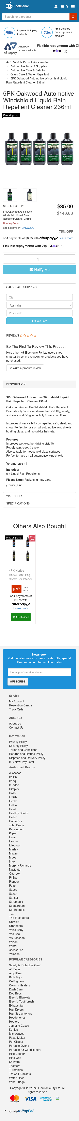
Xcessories (16, 950)
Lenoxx (13, 841)
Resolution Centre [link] (20, 705)
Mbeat (13, 857)
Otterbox (14, 873)
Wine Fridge (17, 1082)
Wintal (13, 946)
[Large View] (10, 195)
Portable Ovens (19, 1046)
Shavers (14, 1062)
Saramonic (16, 902)
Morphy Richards (20, 865)
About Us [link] (15, 723)
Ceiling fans (16, 981)
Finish (13, 797)
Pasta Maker (17, 1038)
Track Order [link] (17, 709)
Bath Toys (15, 977)
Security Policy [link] (18, 746)
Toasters (14, 1066)
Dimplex (14, 789)
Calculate (40, 321)
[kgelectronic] (27, 6)
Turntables (16, 1070)
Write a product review (26, 368)
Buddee (14, 785)
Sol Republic (17, 910)
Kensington (16, 829)
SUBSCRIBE (18, 681)
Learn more (66, 238)
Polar (12, 885)
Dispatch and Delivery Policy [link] (27, 758)
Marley (13, 849)
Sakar (13, 893)
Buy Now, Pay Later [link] (21, 762)
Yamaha (14, 954)
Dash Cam (16, 989)
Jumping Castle (19, 1025)
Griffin (13, 805)
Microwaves (16, 1033)
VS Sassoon (17, 938)
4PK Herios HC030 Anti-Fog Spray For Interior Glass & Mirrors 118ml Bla (20, 578)
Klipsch (13, 833)
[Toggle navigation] (73, 6)
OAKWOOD (28, 227)
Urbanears (16, 926)
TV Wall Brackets (20, 1074)
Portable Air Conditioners (25, 1050)
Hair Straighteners (20, 1013)
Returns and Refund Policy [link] (26, 754)
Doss (12, 793)
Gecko (13, 801)
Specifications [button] (18, 503)
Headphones (17, 1017)
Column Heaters (19, 985)
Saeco (13, 889)
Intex (12, 861)
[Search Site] (73, 16)
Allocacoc (15, 773)
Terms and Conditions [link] (23, 750)
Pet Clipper (16, 1042)
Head (12, 809)
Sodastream (17, 906)
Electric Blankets (19, 997)
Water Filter (16, 1078)
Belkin (13, 777)
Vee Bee (14, 934)
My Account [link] (16, 701)
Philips (13, 877)
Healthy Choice (19, 813)
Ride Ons (15, 1058)
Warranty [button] (14, 496)
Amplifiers (15, 973)
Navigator (15, 869)
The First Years (19, 918)
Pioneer (14, 881)
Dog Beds (15, 993)
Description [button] (16, 384)
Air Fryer (14, 969)
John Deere (16, 825)
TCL (11, 914)
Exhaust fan (16, 1005)
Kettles (13, 1029)
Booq (12, 781)
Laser (12, 837)
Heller (13, 817)
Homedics (15, 821)
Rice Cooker (17, 1054)
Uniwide (14, 922)
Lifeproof (14, 845)
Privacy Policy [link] (18, 742)
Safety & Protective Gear (25, 965)
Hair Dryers (16, 1009)
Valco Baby (16, 930)
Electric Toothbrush (21, 1001)
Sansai (13, 898)
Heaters (14, 1021)
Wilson (13, 942)
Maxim (13, 853)
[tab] (39, 335)
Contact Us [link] (16, 727)
